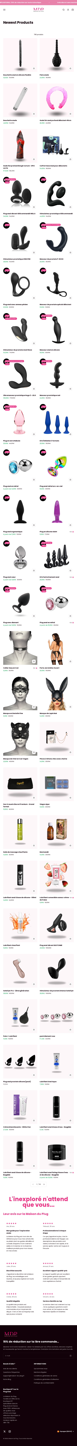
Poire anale (44, 75)
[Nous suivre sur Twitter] (4, 1431)
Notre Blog (7, 1379)
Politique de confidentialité (44, 1383)
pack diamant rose (47, 1036)
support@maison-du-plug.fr (13, 1376)
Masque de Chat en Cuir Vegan (15, 759)
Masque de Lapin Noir (48, 713)
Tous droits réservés (25, 1438)
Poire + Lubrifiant (10, 1036)
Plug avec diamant (11, 622)
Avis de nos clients (10, 1369)
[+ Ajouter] (34, 68)
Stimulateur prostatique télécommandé (56, 214)
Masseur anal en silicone (50, 350)
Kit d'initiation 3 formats (49, 441)
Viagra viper (45, 804)
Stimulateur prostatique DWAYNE (16, 259)
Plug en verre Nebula (11, 441)
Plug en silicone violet (48, 532)
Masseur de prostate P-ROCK (51, 259)
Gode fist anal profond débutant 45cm (55, 120)
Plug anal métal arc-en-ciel (51, 486)
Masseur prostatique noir (50, 395)
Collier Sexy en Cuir (11, 668)
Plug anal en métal (10, 486)
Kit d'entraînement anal (49, 577)
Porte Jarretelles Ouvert (49, 668)
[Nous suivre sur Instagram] (9, 1431)
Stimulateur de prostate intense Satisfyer (57, 991)
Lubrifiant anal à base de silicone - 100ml (19, 897)
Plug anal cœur (9, 577)
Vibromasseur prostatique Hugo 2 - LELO (19, 395)
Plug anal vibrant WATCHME (51, 945)
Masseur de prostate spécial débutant (55, 304)
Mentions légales (40, 1372)
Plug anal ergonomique (12, 532)
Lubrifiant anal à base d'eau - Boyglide (55, 1127)
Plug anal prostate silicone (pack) (17, 1082)
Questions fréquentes (11, 1372)
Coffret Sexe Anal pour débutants (53, 166)
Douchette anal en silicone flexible (17, 75)
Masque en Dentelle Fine (13, 713)
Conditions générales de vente (45, 1376)
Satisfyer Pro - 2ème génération (16, 991)
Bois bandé (44, 852)
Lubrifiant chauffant (11, 945)
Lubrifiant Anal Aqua (48, 1082)
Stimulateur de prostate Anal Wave (17, 350)
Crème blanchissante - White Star (17, 1127)
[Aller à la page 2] (43, 1184)
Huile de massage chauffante (15, 852)
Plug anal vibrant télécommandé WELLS (19, 214)
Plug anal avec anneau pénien (15, 304)
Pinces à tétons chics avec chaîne (53, 759)
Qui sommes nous (40, 1369)
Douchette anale (10, 120)
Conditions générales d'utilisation (46, 1379)
